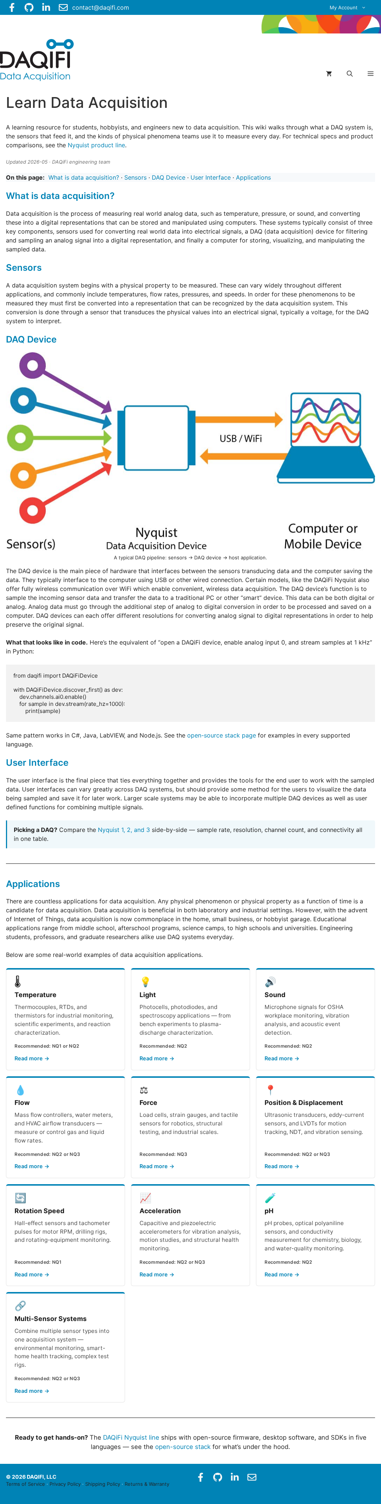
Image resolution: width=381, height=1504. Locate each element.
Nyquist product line (96, 145)
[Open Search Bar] (349, 73)
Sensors (135, 177)
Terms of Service (25, 1484)
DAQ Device (168, 177)
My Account (344, 7)
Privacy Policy (65, 1484)
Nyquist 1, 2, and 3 (124, 829)
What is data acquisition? (83, 177)
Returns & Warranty (147, 1484)
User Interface (210, 177)
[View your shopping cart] (328, 73)
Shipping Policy (102, 1484)
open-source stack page (221, 735)
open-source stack (183, 1446)
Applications (253, 177)
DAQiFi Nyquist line (131, 1437)
